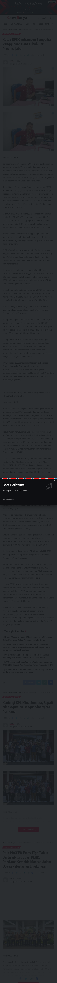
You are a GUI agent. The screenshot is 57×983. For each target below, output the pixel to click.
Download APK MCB (9, 499)
